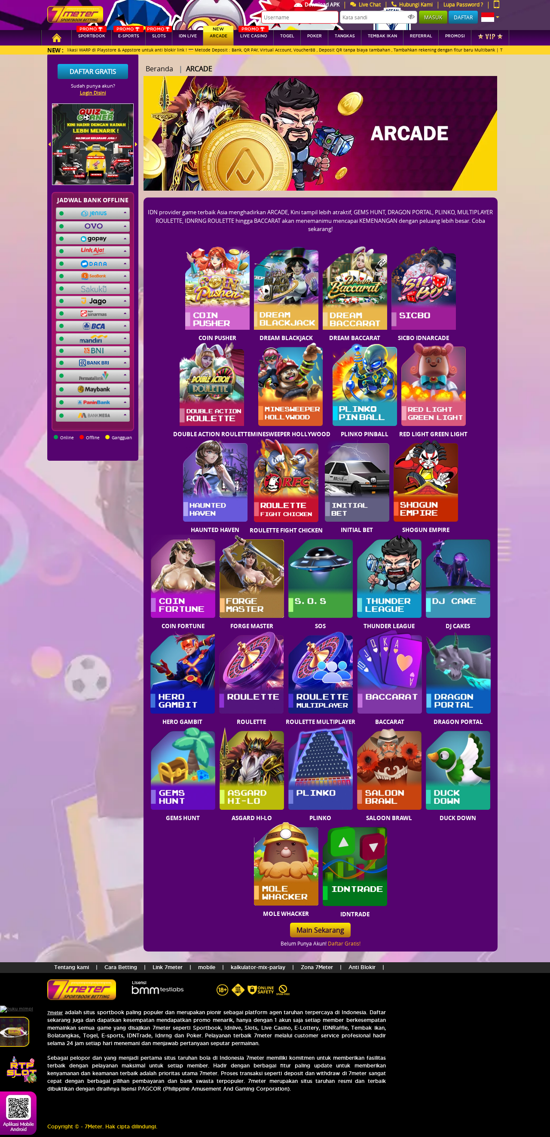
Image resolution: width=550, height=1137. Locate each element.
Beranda (159, 68)
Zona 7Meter (317, 967)
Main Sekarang (320, 930)
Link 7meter (168, 967)
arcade (218, 34)
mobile (206, 967)
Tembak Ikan (382, 36)
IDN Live (188, 36)
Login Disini (93, 92)
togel (287, 36)
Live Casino (253, 34)
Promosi (455, 36)
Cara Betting (120, 967)
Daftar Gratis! (344, 943)
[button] (490, 17)
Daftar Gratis (93, 71)
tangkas (345, 36)
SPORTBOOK (91, 34)
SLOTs (156, 34)
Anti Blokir (362, 967)
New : (55, 50)
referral (421, 36)
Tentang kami (71, 967)
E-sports (127, 34)
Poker (314, 36)
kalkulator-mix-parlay (258, 967)
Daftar (463, 17)
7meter (55, 1012)
